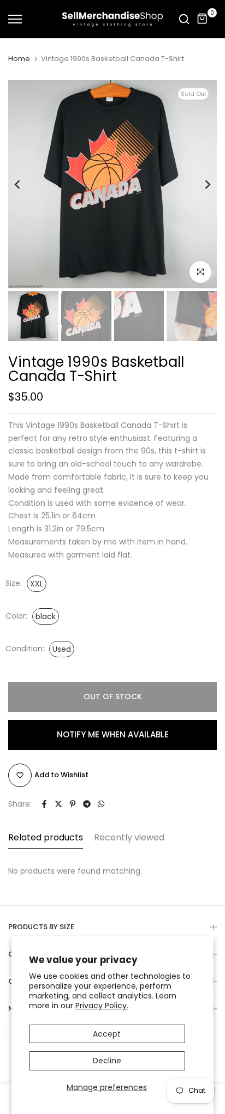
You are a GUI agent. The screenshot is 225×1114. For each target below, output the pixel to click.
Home (19, 59)
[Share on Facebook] (44, 804)
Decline (107, 1060)
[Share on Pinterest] (72, 804)
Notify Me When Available (113, 734)
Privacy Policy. (101, 1005)
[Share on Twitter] (58, 804)
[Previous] (24, 184)
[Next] (200, 184)
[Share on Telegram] (86, 804)
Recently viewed (129, 837)
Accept (107, 1033)
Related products (45, 837)
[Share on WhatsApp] (101, 804)
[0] (203, 19)
